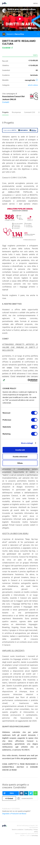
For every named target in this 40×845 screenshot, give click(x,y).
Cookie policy (28, 829)
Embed (9, 798)
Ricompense (16, 112)
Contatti (5, 102)
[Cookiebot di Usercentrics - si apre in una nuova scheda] (28, 380)
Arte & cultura (33, 85)
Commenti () (29, 112)
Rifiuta (20, 463)
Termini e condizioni (17, 829)
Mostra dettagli (27, 443)
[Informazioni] (37, 80)
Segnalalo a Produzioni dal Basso (14, 813)
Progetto (5, 112)
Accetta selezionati (20, 456)
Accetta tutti (20, 450)
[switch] (34, 420)
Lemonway (35, 835)
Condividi (6, 48)
